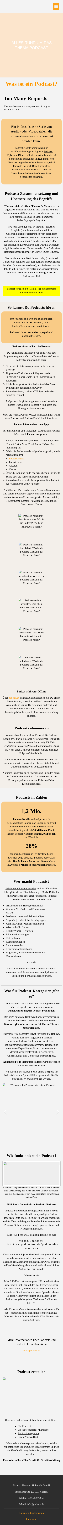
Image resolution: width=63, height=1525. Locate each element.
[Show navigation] (56, 6)
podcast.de (34, 360)
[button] (57, 1112)
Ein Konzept (24, 1426)
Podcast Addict (16, 458)
